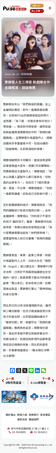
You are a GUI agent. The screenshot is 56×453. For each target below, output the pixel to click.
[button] (51, 397)
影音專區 (45, 415)
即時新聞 (26, 74)
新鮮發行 (34, 415)
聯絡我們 (34, 419)
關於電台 (11, 415)
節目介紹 (22, 415)
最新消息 (22, 419)
